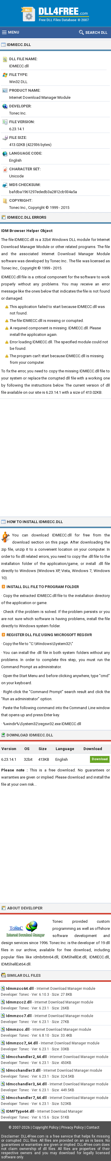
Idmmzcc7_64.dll (22, 1043)
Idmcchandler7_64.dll (26, 1097)
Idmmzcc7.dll (19, 1016)
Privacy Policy (72, 1127)
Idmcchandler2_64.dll (26, 1056)
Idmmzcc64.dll (20, 988)
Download (100, 759)
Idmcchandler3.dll (23, 1070)
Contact (92, 1127)
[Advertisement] (55, 457)
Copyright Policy (46, 1127)
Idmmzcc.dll (18, 1029)
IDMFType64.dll (20, 1111)
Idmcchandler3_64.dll (26, 1084)
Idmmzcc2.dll (19, 1002)
